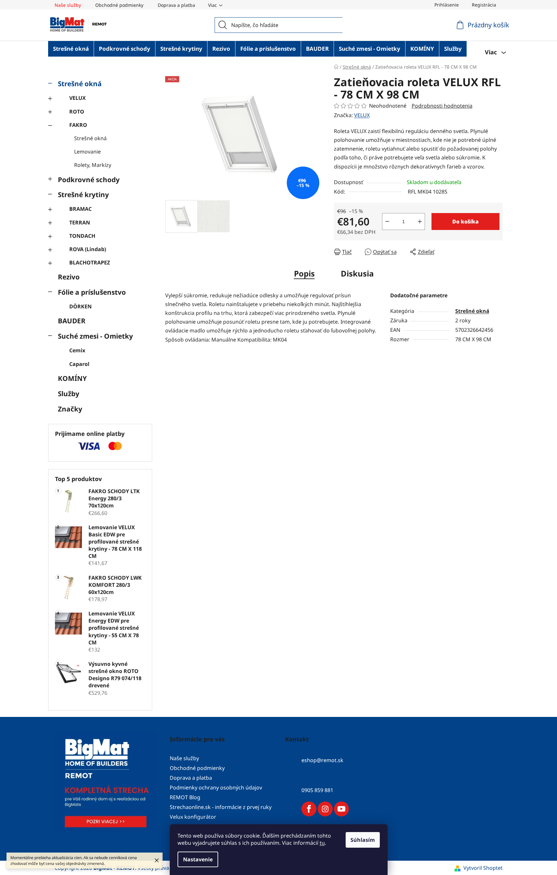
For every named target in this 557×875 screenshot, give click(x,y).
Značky (70, 408)
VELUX (77, 97)
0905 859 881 (317, 790)
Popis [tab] (304, 273)
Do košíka (465, 221)
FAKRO (78, 124)
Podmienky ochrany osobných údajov (216, 787)
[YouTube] (341, 808)
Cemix (77, 350)
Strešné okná (80, 83)
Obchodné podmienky (119, 5)
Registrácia (484, 5)
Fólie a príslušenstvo (92, 292)
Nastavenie (198, 859)
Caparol (79, 364)
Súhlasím (363, 839)
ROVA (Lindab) (87, 249)
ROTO (76, 111)
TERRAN (79, 222)
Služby (68, 393)
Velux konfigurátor (193, 816)
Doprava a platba (176, 5)
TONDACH (82, 235)
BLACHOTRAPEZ (89, 262)
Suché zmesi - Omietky (95, 336)
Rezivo (69, 276)
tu (322, 842)
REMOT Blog (185, 797)
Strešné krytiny (83, 194)
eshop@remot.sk (322, 760)
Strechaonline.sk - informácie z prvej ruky (221, 807)
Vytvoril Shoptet (483, 867)
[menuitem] (71, 49)
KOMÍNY (72, 378)
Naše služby (68, 5)
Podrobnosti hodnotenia (442, 105)
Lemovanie (87, 151)
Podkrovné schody (89, 179)
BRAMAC (80, 208)
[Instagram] (325, 808)
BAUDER (72, 320)
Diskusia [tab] (357, 273)
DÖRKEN (80, 306)
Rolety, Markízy (92, 164)
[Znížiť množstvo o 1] (387, 221)
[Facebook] (308, 808)
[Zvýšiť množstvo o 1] (420, 221)
